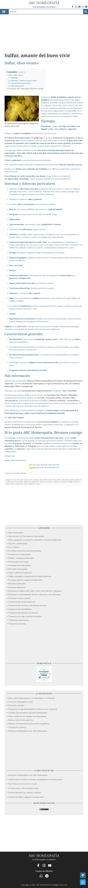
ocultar (21, 72)
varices (38, 484)
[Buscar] (85, 11)
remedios (9, 449)
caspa (54, 480)
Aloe (64, 391)
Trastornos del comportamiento (21, 602)
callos (50, 480)
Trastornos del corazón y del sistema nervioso (27, 605)
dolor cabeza (66, 480)
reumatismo (19, 484)
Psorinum (72, 391)
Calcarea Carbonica (57, 400)
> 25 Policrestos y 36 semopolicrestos (22, 788)
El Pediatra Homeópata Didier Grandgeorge (24, 138)
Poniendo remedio (16, 705)
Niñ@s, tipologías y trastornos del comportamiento (29, 576)
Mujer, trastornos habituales (20, 572)
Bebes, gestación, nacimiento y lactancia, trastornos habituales (34, 540)
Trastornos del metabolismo (20, 609)
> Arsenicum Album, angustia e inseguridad (25, 797)
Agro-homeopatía (15, 532)
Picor (75, 482)
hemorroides (19, 482)
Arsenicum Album (54, 398)
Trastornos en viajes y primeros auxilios (25, 616)
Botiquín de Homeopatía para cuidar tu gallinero (29, 723)
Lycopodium (72, 400)
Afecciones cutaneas (22, 480)
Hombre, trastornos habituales (21, 558)
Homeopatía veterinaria (18, 562)
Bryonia (65, 398)
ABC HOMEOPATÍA (44, 2)
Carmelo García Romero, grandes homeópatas (27, 713)
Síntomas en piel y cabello (19, 598)
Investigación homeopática (19, 565)
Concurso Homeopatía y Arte (20, 702)
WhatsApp (19, 446)
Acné (14, 480)
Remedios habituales (17, 583)
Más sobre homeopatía (17, 569)
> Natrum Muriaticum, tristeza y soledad (24, 792)
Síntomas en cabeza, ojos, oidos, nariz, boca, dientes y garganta (35, 591)
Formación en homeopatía (19, 554)
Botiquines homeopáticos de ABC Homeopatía (27, 731)
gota (12, 482)
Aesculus (41, 398)
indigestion (35, 482)
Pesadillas (70, 482)
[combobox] (46, 11)
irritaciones (49, 482)
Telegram (32, 446)
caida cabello (43, 480)
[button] (3, 11)
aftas (31, 480)
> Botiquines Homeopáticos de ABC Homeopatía (27, 775)
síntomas (21, 449)
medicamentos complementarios (36, 391)
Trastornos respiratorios (18, 620)
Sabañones (31, 484)
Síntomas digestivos (16, 587)
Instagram (17, 443)
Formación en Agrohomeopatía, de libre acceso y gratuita (32, 709)
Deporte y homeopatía (17, 543)
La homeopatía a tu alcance (44, 7)
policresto (21, 326)
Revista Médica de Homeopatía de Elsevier (23, 427)
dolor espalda (74, 480)
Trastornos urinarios (17, 624)
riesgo (25, 484)
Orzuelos (63, 482)
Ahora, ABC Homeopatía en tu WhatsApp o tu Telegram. (31, 698)
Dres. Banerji (13, 547)
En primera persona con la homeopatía (24, 551)
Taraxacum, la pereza (17, 727)
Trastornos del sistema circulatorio (23, 613)
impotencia (27, 482)
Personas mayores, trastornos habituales (25, 580)
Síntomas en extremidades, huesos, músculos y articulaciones (34, 594)
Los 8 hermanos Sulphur (47, 422)
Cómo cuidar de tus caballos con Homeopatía (27, 716)
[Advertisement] (44, 31)
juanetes (56, 482)
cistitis (59, 480)
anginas (36, 480)
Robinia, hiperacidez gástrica (20, 720)
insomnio (42, 482)
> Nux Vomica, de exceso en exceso (22, 784)
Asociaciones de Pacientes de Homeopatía (26, 536)
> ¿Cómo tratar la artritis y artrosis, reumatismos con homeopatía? (35, 779)
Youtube (38, 443)
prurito (12, 484)
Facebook (27, 443)
